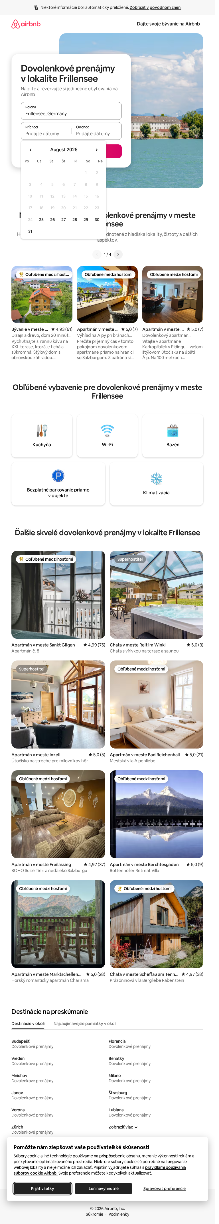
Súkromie (94, 1214)
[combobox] (71, 113)
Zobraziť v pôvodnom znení (155, 7)
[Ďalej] (118, 254)
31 (30, 231)
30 (97, 219)
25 (41, 219)
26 (52, 219)
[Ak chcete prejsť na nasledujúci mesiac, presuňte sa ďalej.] (96, 150)
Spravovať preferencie (164, 1188)
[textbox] (46, 133)
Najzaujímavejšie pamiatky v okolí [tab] (85, 1023)
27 (63, 219)
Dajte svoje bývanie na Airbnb (168, 24)
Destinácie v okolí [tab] (27, 1023)
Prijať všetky (42, 1188)
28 (74, 219)
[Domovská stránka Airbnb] (25, 24)
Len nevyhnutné (104, 1188)
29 (86, 219)
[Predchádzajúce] (97, 254)
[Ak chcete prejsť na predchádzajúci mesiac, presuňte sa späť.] (31, 150)
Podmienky (119, 1214)
